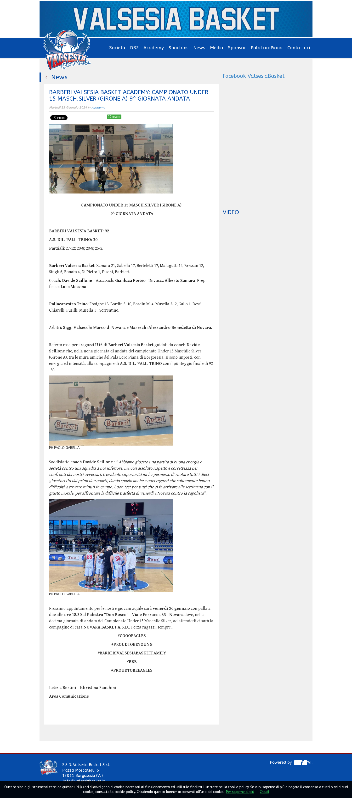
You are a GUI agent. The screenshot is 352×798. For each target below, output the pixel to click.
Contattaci (298, 47)
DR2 (134, 47)
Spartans (178, 47)
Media (216, 47)
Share (116, 117)
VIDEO (231, 212)
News (199, 47)
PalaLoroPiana (267, 47)
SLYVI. (307, 762)
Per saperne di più (240, 792)
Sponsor (237, 47)
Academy (153, 47)
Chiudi (264, 792)
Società (117, 47)
